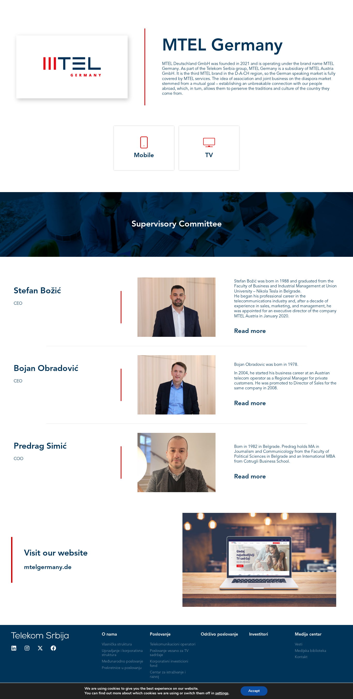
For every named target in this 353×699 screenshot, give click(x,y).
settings (221, 693)
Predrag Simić (40, 446)
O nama (136, 8)
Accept (254, 690)
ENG (325, 8)
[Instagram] (27, 648)
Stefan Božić (37, 291)
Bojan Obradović (46, 369)
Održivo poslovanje (199, 8)
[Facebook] (53, 648)
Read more (250, 331)
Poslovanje (161, 8)
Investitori (237, 8)
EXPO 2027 (301, 8)
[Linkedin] (14, 648)
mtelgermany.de (48, 567)
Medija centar (268, 8)
